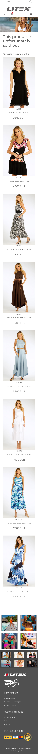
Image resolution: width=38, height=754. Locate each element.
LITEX (12, 751)
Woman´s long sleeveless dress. (19, 249)
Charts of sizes (11, 705)
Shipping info (10, 698)
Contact (8, 721)
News (8, 724)
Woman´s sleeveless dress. (19, 112)
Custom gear (10, 717)
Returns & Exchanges (13, 702)
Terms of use (10, 748)
